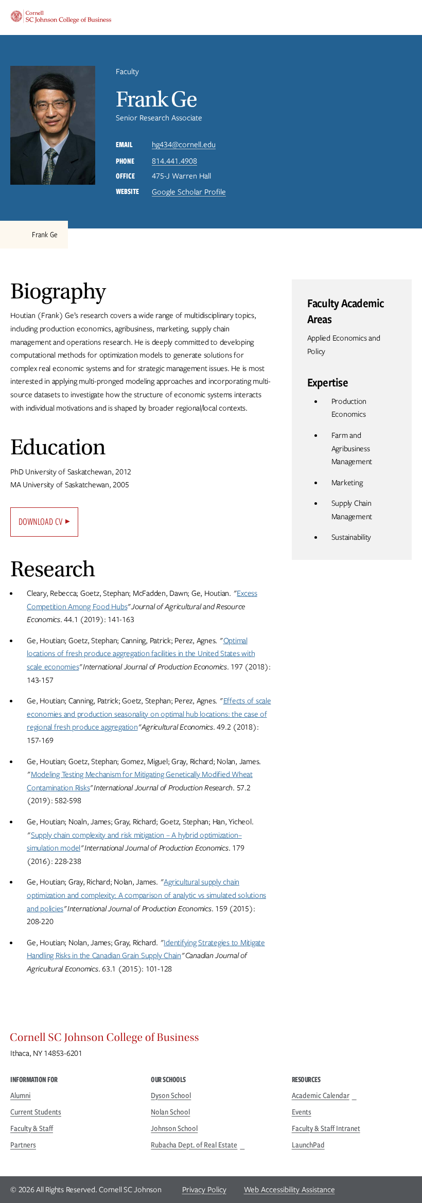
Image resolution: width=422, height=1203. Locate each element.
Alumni (20, 1095)
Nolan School (170, 1112)
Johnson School (174, 1128)
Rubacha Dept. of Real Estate (194, 1145)
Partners (23, 1145)
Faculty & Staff (31, 1128)
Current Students (35, 1112)
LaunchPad (308, 1145)
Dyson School (171, 1095)
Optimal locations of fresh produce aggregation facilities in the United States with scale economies (141, 654)
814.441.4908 (174, 161)
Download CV (41, 521)
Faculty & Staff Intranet (326, 1128)
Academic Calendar (320, 1095)
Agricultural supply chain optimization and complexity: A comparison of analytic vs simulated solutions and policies (146, 895)
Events (301, 1112)
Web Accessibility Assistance (289, 1189)
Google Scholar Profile (189, 192)
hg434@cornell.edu (184, 144)
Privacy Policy (204, 1189)
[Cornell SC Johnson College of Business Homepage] (211, 1040)
